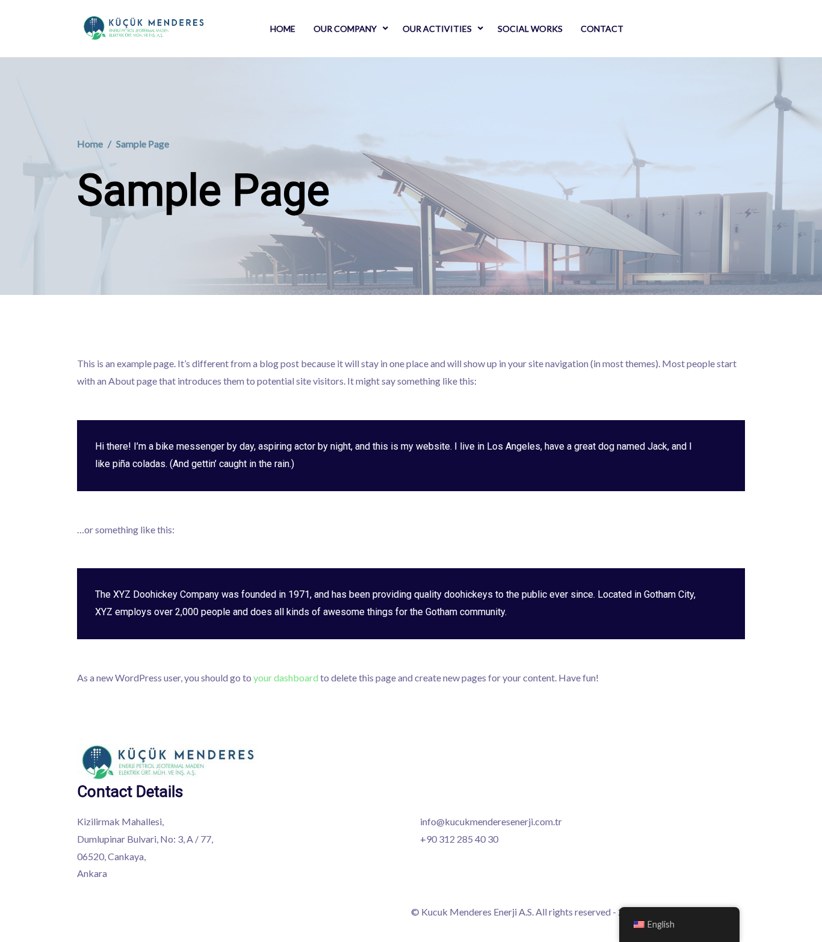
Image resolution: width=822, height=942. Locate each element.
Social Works (530, 28)
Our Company (345, 28)
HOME (282, 28)
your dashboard (285, 677)
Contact (602, 28)
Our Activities (437, 28)
